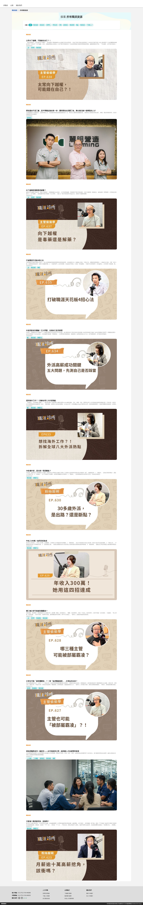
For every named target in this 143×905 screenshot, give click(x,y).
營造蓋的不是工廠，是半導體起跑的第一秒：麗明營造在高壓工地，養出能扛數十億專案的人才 (61, 110)
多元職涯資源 (46, 898)
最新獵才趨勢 (68, 896)
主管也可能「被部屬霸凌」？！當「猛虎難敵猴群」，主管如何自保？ (51, 681)
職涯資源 (14, 10)
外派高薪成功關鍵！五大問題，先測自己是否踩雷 (44, 330)
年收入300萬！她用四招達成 (36, 541)
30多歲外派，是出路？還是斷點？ (38, 471)
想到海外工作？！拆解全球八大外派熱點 (41, 400)
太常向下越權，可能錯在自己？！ (38, 40)
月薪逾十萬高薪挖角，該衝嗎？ (37, 821)
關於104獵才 (89, 893)
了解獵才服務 (68, 893)
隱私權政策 (3, 903)
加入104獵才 (89, 896)
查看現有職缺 (46, 893)
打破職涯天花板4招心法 (35, 260)
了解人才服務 (46, 896)
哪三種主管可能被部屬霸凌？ (37, 611)
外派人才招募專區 (69, 898)
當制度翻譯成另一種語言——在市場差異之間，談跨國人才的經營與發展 (52, 751)
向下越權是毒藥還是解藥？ (36, 190)
